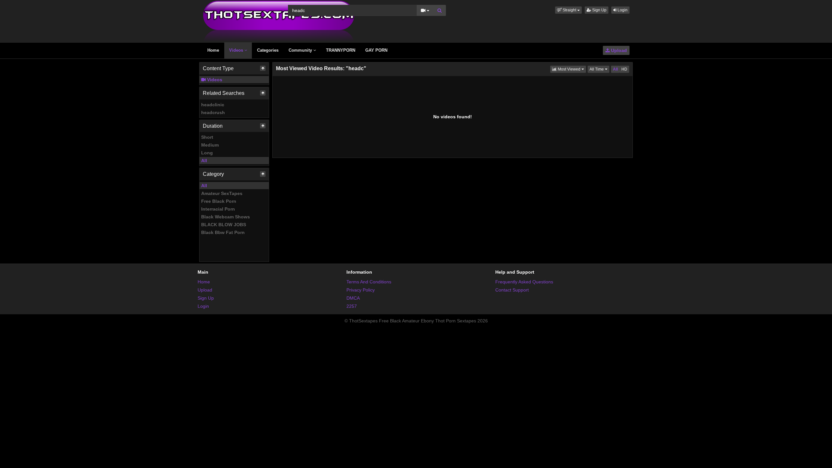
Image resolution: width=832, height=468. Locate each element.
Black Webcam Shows (225, 216)
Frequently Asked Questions (524, 281)
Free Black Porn (218, 201)
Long (207, 152)
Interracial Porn (218, 209)
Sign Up (598, 10)
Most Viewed (571, 69)
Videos (236, 50)
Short (207, 137)
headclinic (212, 104)
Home (213, 50)
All (204, 160)
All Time (599, 69)
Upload (618, 50)
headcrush (213, 112)
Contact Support (512, 289)
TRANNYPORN (340, 50)
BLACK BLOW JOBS (223, 224)
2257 (351, 306)
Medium (210, 145)
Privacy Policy (360, 289)
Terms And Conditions (368, 281)
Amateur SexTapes (221, 193)
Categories (268, 50)
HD (624, 69)
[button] (568, 10)
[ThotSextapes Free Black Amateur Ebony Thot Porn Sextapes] (278, 20)
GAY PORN (376, 50)
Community (301, 50)
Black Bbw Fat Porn (223, 232)
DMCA (353, 298)
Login (622, 10)
